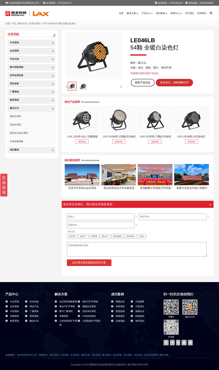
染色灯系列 (34, 23)
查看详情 (82, 142)
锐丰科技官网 (151, 355)
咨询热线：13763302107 (59, 3)
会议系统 (127, 355)
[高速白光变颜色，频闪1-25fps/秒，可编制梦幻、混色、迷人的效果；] (155, 120)
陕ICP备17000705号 (137, 364)
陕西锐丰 (43, 355)
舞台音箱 (106, 355)
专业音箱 (74, 355)
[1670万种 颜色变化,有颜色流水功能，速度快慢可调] (118, 120)
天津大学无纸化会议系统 (82, 188)
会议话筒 (138, 355)
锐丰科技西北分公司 (27, 355)
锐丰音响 (54, 355)
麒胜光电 (164, 355)
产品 (14, 23)
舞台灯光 (22, 23)
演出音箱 (96, 355)
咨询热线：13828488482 (201, 3)
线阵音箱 (85, 355)
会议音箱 (117, 355)
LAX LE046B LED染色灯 (191, 136)
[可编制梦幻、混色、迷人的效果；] (82, 120)
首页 (7, 23)
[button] (121, 87)
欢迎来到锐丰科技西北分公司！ (25, 3)
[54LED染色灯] (191, 120)
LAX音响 (64, 355)
